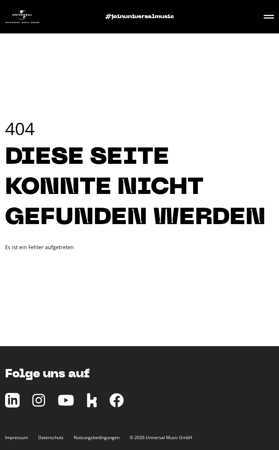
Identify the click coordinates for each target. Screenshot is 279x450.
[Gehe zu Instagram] (38, 405)
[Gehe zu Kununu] (92, 405)
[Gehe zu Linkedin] (12, 405)
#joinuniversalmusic (139, 17)
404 (20, 128)
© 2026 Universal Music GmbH (161, 438)
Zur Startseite (21, 264)
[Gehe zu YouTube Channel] (66, 405)
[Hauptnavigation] (269, 16)
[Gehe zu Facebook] (116, 405)
